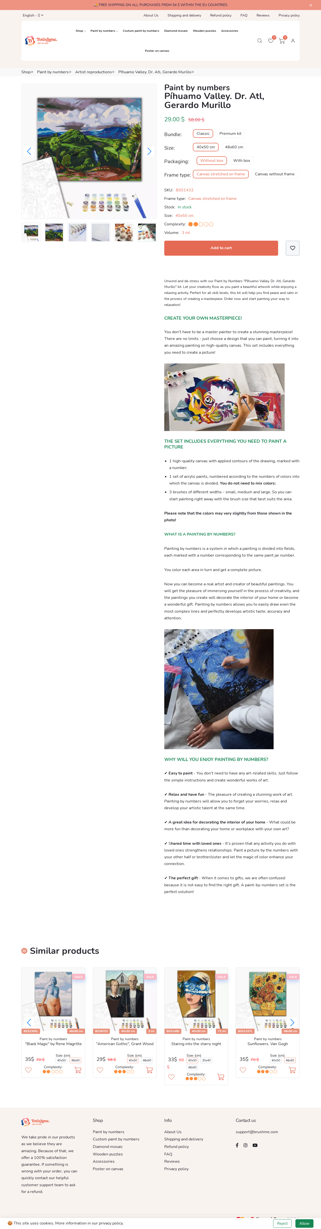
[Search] (260, 41)
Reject (282, 1223)
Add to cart (221, 248)
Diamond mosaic (176, 31)
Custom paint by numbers (141, 31)
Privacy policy (289, 15)
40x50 (61, 1060)
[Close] (310, 5)
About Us (150, 15)
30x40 (206, 1060)
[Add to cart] (78, 1071)
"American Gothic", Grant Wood (124, 1044)
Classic (203, 133)
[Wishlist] (293, 248)
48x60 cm (234, 147)
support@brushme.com (257, 1132)
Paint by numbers (103, 31)
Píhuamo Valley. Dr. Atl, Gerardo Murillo (154, 72)
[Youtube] (255, 1145)
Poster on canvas (157, 51)
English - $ (31, 15)
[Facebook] (237, 1145)
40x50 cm (206, 147)
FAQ (244, 15)
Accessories (229, 31)
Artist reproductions (93, 72)
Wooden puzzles (204, 31)
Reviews (263, 15)
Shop (79, 31)
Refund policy (220, 15)
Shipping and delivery (184, 15)
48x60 (75, 1060)
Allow (304, 1223)
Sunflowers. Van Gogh (268, 1044)
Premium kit (230, 133)
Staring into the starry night (196, 1044)
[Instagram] (246, 1145)
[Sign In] (293, 41)
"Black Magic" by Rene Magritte (53, 1044)
